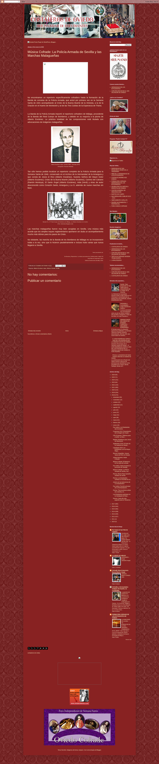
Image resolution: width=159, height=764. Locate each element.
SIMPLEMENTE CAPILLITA (119, 200)
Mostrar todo (128, 639)
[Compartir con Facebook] (62, 266)
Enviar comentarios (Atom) (43, 334)
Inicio (67, 331)
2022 (113, 385)
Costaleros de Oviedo (42, 265)
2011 (113, 519)
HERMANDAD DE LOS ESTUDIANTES (118, 88)
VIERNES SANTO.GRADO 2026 (125, 575)
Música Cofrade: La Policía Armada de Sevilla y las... (121, 470)
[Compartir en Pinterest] (64, 266)
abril (114, 417)
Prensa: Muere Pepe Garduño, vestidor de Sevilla (122, 474)
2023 (113, 382)
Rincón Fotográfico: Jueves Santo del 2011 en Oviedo (121, 454)
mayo (115, 415)
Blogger (98, 750)
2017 (113, 504)
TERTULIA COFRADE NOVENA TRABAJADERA (120, 257)
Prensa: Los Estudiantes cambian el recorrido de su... (122, 478)
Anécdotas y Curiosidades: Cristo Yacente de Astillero (125, 306)
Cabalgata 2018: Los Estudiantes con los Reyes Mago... (121, 449)
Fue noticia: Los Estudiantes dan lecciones (121, 428)
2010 (113, 521)
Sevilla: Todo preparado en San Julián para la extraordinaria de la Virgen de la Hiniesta (125, 288)
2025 (113, 377)
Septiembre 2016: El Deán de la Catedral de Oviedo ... (121, 444)
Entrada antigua (98, 331)
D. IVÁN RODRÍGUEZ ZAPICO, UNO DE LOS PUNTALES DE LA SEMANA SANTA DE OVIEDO (121, 340)
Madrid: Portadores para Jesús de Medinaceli (122, 440)
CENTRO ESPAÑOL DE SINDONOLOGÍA (118, 191)
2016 (113, 506)
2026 (113, 374)
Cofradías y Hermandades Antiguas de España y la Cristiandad (120, 588)
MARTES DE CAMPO (117, 194)
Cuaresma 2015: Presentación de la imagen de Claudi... (122, 432)
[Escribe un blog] (58, 266)
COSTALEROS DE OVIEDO (119, 247)
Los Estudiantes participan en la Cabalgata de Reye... (121, 495)
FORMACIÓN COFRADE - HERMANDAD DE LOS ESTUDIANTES (119, 183)
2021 (113, 387)
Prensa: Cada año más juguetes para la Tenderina (121, 499)
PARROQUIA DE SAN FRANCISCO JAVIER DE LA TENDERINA (119, 170)
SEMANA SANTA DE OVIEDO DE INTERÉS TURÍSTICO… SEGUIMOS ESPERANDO (125, 323)
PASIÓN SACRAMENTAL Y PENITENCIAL (119, 203)
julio (114, 410)
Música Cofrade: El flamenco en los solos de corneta (121, 462)
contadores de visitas (34, 653)
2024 (113, 380)
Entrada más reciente (34, 331)
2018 (113, 395)
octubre (115, 402)
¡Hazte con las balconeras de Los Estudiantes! (121, 482)
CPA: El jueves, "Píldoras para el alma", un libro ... (122, 436)
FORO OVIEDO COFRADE (119, 206)
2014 (113, 511)
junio (114, 412)
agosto (115, 407)
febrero (115, 422)
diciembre (116, 397)
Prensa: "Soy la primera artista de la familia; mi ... (122, 491)
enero (115, 425)
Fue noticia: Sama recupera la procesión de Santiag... (122, 466)
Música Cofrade (51, 268)
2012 (113, 516)
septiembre (116, 405)
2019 (113, 392)
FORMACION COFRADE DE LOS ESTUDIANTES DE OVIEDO (120, 616)
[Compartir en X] (60, 266)
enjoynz (81, 750)
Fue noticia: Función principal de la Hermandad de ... (121, 487)
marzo (115, 420)
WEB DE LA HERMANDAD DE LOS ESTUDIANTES (120, 174)
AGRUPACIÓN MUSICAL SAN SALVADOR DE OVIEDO (120, 91)
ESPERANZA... (125, 557)
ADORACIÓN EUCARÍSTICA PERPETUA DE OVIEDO (119, 187)
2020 (113, 390)
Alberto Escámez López (40, 268)
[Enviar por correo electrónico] (56, 266)
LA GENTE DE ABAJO (119, 555)
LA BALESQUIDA (116, 260)
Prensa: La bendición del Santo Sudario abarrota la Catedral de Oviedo (121, 356)
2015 (113, 509)
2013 (113, 514)
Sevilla (57, 268)
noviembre (116, 400)
